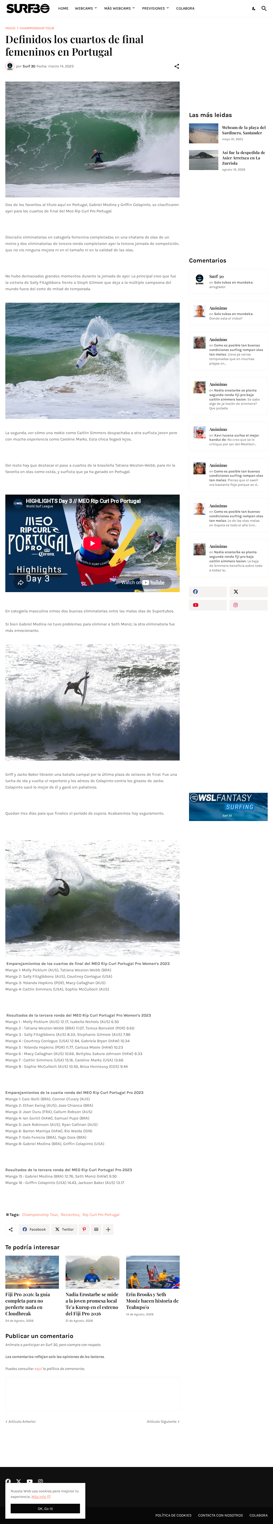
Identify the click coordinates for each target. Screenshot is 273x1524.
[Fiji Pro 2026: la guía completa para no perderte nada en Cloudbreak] (32, 1272)
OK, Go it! (45, 1508)
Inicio (10, 28)
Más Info (38, 1496)
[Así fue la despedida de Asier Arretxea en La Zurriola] (203, 160)
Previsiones (153, 8)
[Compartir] (177, 66)
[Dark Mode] (254, 8)
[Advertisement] (228, 868)
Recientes (70, 1214)
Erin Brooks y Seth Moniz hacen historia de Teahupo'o (152, 1300)
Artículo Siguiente (161, 1421)
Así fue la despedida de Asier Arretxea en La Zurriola (243, 158)
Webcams (84, 8)
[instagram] (249, 605)
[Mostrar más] (108, 1229)
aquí (38, 1368)
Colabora (185, 8)
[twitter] (249, 592)
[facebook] (208, 592)
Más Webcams (117, 8)
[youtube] (208, 605)
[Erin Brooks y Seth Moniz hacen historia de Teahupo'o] (153, 1272)
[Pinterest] (84, 1229)
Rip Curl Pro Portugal (101, 1214)
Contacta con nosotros (220, 1515)
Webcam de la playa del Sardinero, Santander (244, 130)
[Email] (96, 1229)
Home (63, 8)
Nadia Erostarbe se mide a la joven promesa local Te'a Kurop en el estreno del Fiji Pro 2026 (92, 1304)
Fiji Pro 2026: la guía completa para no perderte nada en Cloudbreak (27, 1304)
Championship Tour (37, 28)
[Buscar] (263, 8)
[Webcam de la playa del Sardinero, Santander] (203, 133)
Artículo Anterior (22, 1421)
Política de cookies (173, 1515)
